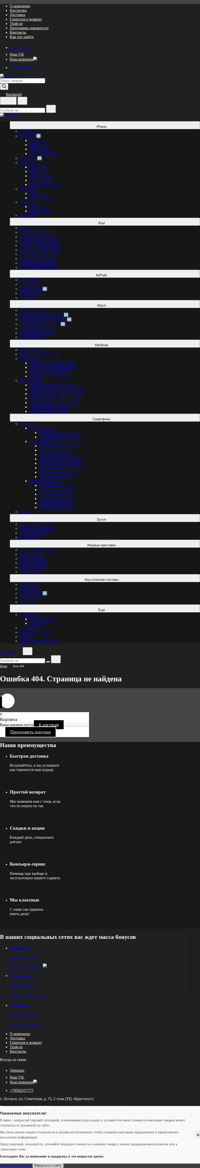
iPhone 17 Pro (40, 149)
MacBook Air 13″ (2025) (48, 372)
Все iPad (26, 228)
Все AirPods (29, 280)
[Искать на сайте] (51, 109)
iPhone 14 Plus (40, 211)
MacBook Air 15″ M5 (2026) (52, 367)
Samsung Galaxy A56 (56, 507)
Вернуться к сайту (48, 1165)
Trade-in (16, 23)
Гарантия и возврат (26, 19)
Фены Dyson (30, 537)
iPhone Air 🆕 (31, 158)
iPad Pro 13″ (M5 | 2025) (39, 254)
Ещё (102, 610)
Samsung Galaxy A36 (56, 503)
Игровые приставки (102, 545)
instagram (20, 947)
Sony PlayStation (33, 559)
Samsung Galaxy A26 (56, 498)
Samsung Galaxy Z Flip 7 (59, 432)
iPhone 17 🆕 (30, 136)
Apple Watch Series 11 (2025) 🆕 (46, 319)
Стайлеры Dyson (33, 533)
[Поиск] (4, 86)
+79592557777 (21, 67)
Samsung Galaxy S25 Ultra (60, 459)
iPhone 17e (38, 140)
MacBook (102, 345)
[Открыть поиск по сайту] (22, 101)
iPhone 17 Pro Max (44, 153)
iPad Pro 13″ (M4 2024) (38, 267)
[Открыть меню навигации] (8, 101)
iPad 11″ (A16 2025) (36, 232)
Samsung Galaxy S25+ (57, 468)
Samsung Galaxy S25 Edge (60, 463)
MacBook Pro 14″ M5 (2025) (52, 385)
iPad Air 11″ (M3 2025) (38, 259)
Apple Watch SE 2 (34, 337)
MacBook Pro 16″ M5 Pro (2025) (55, 402)
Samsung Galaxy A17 (56, 490)
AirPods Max (30, 284)
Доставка (17, 15)
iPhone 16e (38, 167)
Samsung (27, 424)
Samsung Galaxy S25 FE (58, 472)
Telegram (19, 1005)
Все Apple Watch (33, 310)
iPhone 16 (27, 163)
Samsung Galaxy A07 (56, 485)
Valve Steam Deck (34, 563)
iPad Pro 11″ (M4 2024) (38, 263)
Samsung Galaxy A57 (56, 494)
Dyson (102, 519)
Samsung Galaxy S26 (55, 454)
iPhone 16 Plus (40, 176)
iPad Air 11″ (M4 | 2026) (39, 237)
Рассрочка (18, 10)
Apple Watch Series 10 (37, 333)
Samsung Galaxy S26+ (57, 450)
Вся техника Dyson (35, 524)
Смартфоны (102, 419)
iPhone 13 (27, 215)
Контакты (18, 32)
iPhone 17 (37, 145)
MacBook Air (30, 358)
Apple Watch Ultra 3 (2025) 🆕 (44, 315)
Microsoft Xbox (32, 554)
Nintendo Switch (33, 567)
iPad (102, 223)
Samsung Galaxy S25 (55, 476)
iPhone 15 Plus (40, 198)
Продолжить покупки (30, 731)
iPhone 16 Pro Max (44, 184)
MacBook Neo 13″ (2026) (40, 354)
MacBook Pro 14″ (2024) (49, 407)
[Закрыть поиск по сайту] (56, 659)
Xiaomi (25, 512)
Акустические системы (102, 579)
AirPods (102, 275)
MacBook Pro (30, 380)
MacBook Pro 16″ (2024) (49, 411)
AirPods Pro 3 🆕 (33, 289)
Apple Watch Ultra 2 (35, 328)
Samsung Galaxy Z (44, 428)
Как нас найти (22, 37)
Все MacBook (31, 350)
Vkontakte (20, 975)
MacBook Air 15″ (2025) (48, 376)
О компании (20, 6)
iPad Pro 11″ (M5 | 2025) (39, 250)
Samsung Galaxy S (44, 441)
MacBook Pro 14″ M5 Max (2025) (56, 389)
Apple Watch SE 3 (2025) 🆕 (42, 324)
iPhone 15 (27, 189)
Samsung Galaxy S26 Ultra (60, 446)
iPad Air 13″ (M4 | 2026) (39, 241)
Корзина (14, 94)
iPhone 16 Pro (40, 180)
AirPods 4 (27, 298)
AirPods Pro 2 (30, 293)
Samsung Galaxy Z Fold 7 (59, 437)
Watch (102, 305)
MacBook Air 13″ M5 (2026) (52, 363)
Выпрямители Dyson (37, 528)
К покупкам (49, 725)
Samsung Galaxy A (44, 481)
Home (3, 666)
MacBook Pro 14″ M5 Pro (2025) (55, 394)
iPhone (102, 127)
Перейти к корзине (15, 1165)
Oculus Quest (30, 572)
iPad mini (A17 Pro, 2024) (40, 245)
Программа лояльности (29, 28)
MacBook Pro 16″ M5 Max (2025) (56, 398)
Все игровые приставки (39, 550)
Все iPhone (28, 131)
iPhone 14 (27, 202)
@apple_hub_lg (22, 957)
